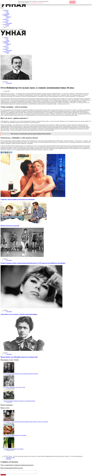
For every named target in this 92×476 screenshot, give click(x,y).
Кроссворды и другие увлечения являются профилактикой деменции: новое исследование (25, 421)
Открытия (5, 10)
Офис (7, 12)
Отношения (6, 14)
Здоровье (5, 15)
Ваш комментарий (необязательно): (12, 468)
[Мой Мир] (5, 152)
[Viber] (7, 152)
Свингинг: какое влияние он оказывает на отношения (18, 199)
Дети (7, 25)
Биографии (9, 23)
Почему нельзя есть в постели (10, 225)
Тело (7, 18)
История (5, 21)
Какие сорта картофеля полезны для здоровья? (14, 435)
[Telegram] (11, 152)
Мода (7, 20)
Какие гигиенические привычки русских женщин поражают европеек (20, 373)
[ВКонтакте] (1, 152)
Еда (7, 11)
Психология (6, 24)
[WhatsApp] (9, 152)
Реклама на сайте (10, 457)
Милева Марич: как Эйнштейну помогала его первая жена (19, 357)
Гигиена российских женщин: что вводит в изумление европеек (19, 400)
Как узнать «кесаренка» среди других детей (14, 387)
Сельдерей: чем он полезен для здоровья (13, 448)
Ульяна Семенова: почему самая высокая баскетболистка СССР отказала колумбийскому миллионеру (33, 263)
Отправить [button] (3, 474)
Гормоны (8, 16)
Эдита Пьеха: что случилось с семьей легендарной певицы (19, 314)
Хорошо (72, 2)
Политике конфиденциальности (36, 2)
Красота (5, 19)
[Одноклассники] (3, 152)
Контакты (8, 458)
